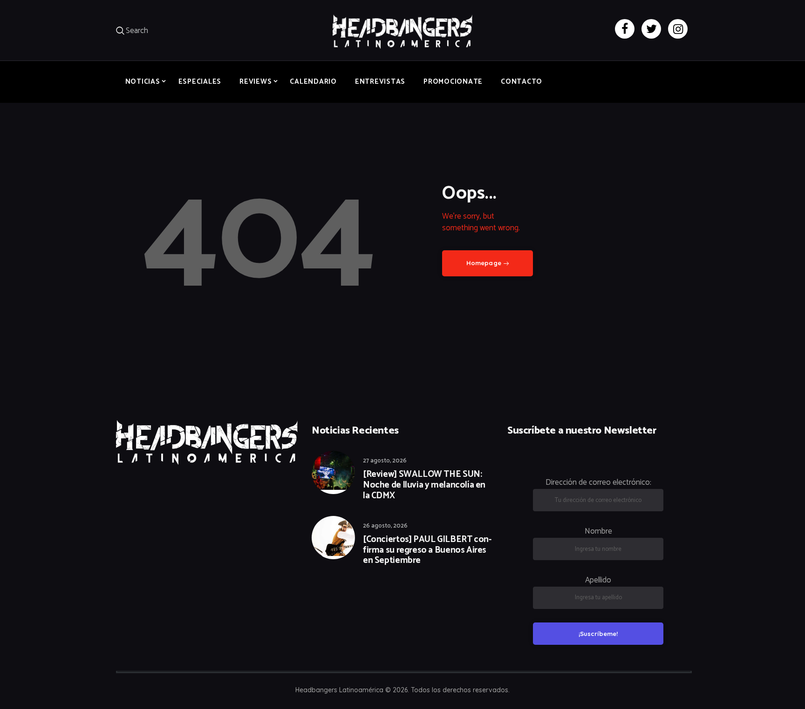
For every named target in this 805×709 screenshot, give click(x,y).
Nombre (598, 531)
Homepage (483, 263)
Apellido (598, 580)
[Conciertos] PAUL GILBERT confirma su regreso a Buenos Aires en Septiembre (427, 550)
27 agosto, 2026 (385, 461)
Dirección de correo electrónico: (598, 482)
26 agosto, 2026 (385, 526)
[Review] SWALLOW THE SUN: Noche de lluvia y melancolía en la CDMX (424, 485)
